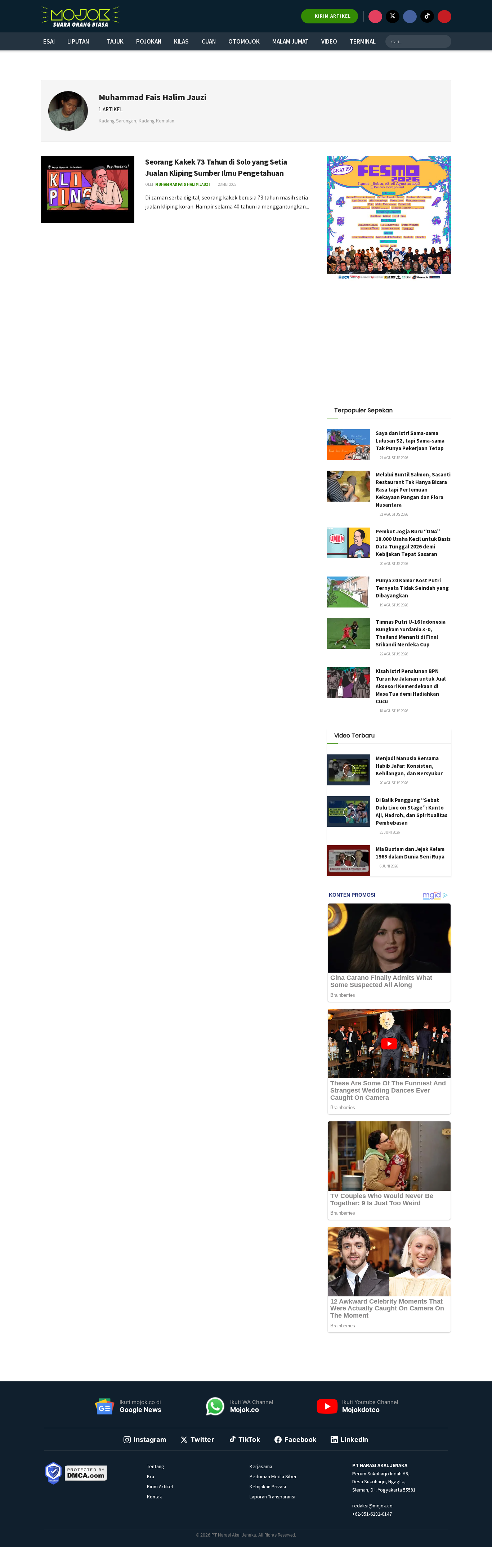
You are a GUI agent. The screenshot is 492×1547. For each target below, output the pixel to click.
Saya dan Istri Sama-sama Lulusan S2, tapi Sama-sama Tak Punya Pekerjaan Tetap (410, 441)
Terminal (363, 41)
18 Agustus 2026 (393, 710)
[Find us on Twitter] (392, 16)
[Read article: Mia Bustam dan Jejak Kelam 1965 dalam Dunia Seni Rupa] (348, 860)
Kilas (181, 41)
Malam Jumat (290, 41)
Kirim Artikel (160, 1486)
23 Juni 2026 (389, 832)
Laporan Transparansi (272, 1496)
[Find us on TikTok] (427, 16)
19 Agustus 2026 (393, 604)
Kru (150, 1476)
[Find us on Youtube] (444, 16)
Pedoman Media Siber (273, 1476)
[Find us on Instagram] (375, 16)
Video (329, 41)
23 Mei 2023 (226, 184)
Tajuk (115, 41)
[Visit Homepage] (80, 16)
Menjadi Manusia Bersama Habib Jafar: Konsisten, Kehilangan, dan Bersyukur (409, 766)
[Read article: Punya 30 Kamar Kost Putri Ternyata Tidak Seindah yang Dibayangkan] (348, 592)
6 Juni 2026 (388, 866)
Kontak (154, 1496)
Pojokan (148, 41)
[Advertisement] (389, 339)
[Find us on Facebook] (410, 16)
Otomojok (244, 41)
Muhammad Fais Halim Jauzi (182, 184)
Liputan (78, 41)
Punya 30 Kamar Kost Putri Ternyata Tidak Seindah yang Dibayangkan (412, 588)
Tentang (155, 1466)
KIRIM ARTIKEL (332, 16)
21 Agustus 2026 (393, 457)
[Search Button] (444, 41)
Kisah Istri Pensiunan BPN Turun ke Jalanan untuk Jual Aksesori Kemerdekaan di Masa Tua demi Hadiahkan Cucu (411, 686)
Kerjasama (261, 1466)
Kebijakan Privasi (268, 1486)
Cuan (209, 41)
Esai (49, 41)
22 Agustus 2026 (393, 653)
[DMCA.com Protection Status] (86, 1473)
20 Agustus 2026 (393, 563)
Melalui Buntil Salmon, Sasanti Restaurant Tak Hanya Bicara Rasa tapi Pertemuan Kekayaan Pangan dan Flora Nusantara (413, 489)
